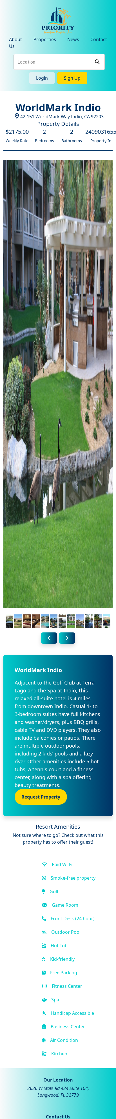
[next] (67, 638)
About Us (15, 42)
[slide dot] (9, 621)
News (73, 39)
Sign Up (72, 78)
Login (42, 78)
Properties (45, 39)
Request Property (40, 797)
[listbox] (58, 395)
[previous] (49, 638)
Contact (98, 39)
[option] (58, 395)
